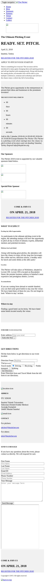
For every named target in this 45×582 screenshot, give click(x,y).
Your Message (6, 481)
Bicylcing (28, 366)
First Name (5, 461)
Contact (9, 18)
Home (8, 7)
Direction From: (7, 360)
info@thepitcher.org (9, 436)
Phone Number (7, 476)
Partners (9, 13)
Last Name (5, 466)
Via (6, 363)
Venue (8, 16)
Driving (17, 366)
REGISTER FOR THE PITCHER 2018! (17, 58)
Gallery (9, 20)
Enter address (6, 335)
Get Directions (7, 371)
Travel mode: (6, 366)
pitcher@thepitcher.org (10, 427)
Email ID (4, 471)
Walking (14, 368)
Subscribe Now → (8, 338)
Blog (8, 9)
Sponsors (9, 11)
